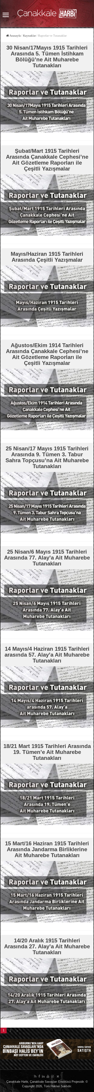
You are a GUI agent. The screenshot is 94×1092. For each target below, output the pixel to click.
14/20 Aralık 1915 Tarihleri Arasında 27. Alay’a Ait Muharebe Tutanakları (47, 946)
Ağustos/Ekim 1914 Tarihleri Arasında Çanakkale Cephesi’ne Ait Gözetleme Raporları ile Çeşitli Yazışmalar (47, 354)
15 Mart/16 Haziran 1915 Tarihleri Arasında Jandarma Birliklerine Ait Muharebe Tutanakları (47, 849)
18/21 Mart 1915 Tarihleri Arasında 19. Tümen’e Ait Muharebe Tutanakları (47, 752)
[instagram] (52, 1076)
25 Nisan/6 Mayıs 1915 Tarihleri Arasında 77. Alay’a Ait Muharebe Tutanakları (47, 558)
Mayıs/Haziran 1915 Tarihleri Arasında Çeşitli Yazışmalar (47, 257)
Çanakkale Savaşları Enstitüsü (50, 1081)
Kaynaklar (29, 35)
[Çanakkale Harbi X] (58, 1076)
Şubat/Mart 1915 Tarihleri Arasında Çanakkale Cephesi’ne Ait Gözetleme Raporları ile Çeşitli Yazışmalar (47, 160)
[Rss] (35, 1076)
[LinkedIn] (43, 1076)
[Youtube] (48, 1076)
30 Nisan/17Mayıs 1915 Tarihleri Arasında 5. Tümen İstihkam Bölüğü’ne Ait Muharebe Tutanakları (47, 56)
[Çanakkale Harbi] (46, 12)
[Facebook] (39, 1076)
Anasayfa (15, 35)
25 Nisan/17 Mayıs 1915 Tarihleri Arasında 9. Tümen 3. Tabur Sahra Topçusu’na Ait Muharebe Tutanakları (47, 457)
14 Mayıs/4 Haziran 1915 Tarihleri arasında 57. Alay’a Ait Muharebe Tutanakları (47, 655)
